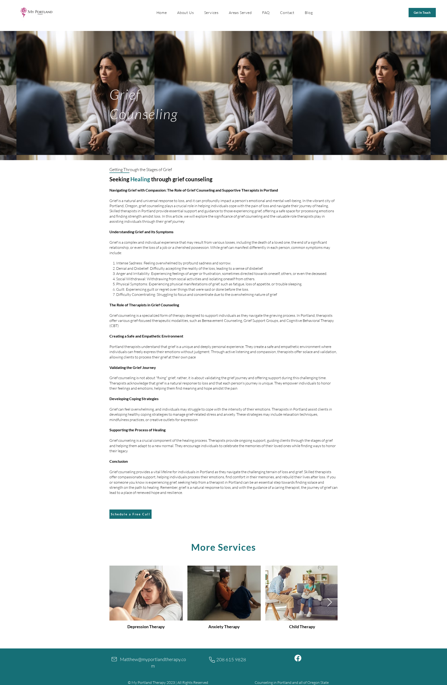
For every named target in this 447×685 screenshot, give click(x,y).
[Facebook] (297, 658)
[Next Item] (329, 602)
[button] (211, 12)
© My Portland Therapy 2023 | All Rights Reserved (168, 682)
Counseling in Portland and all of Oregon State (292, 682)
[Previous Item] (117, 602)
